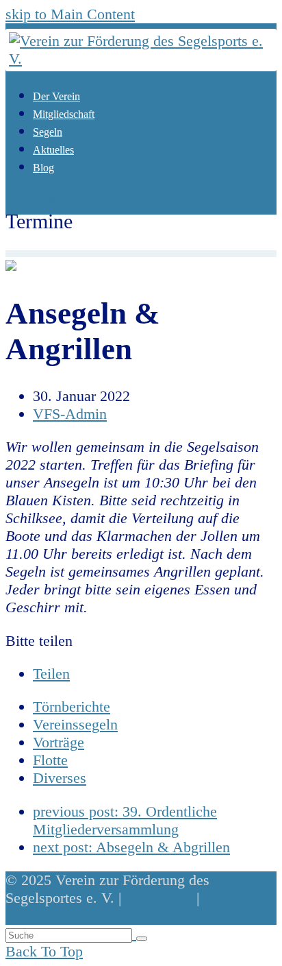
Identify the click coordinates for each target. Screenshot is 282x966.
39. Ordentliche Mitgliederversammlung (125, 820)
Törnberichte (71, 706)
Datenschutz (43, 915)
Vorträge (58, 742)
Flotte (50, 760)
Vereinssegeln (75, 724)
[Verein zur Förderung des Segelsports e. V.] (141, 58)
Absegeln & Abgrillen (131, 847)
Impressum (158, 897)
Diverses (59, 777)
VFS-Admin (70, 413)
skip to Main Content (70, 14)
